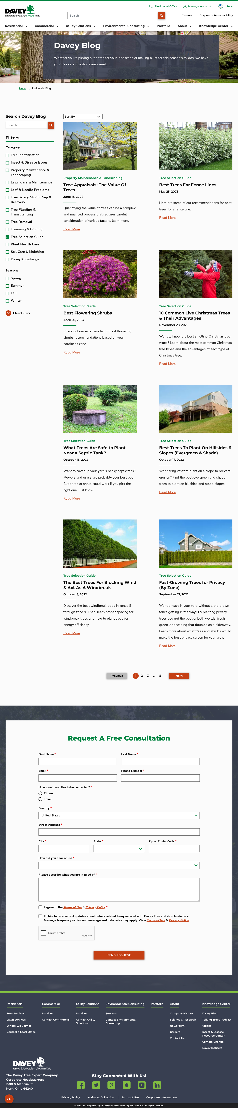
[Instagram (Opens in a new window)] (127, 1085)
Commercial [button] (45, 26)
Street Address (50, 825)
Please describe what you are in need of (67, 875)
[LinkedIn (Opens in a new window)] (157, 1085)
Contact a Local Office (21, 1031)
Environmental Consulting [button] (124, 26)
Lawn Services (16, 1019)
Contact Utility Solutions (85, 1021)
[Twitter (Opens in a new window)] (96, 1085)
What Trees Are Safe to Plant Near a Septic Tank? (94, 450)
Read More (71, 229)
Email (43, 771)
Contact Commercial (56, 1019)
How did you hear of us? (56, 858)
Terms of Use (72, 907)
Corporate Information (161, 1097)
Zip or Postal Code (162, 841)
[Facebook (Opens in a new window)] (81, 1085)
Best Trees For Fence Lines (187, 184)
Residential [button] (14, 26)
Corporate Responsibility (216, 15)
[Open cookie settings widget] (9, 1098)
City (42, 841)
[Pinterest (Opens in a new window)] (111, 1085)
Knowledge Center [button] (214, 26)
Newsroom (177, 1025)
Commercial (51, 1004)
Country (45, 808)
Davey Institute (212, 1047)
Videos (206, 1025)
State (98, 841)
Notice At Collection (100, 1097)
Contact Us (177, 1038)
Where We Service (19, 1025)
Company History (181, 1013)
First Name (47, 754)
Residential (15, 1004)
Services (47, 1013)
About (174, 1004)
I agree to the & (75, 907)
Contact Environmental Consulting (121, 1021)
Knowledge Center (216, 1004)
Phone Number (132, 771)
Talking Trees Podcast (216, 1019)
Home (22, 88)
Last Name (129, 754)
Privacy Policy (95, 907)
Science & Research (183, 1019)
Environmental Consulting (125, 1004)
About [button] (183, 26)
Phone (48, 793)
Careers (187, 15)
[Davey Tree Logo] (32, 1063)
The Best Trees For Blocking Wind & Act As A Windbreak (99, 585)
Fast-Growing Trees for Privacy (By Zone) (192, 585)
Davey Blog (210, 1013)
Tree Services (16, 1013)
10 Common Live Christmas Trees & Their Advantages (194, 316)
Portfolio (163, 26)
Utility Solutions (87, 1004)
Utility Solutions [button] (79, 26)
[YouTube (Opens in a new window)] (142, 1085)
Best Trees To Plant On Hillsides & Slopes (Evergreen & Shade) (195, 450)
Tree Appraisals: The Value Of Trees (94, 187)
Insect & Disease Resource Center (213, 1033)
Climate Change (213, 1041)
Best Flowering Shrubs (87, 313)
